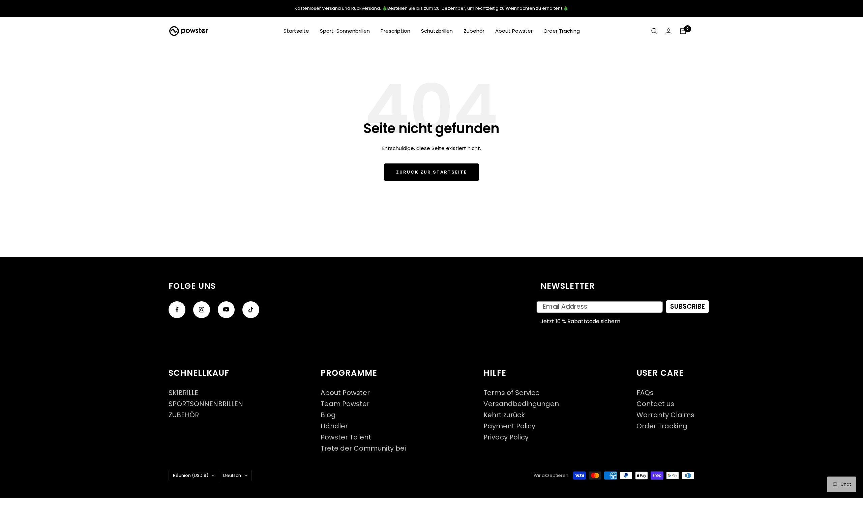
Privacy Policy (506, 437)
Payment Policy (509, 426)
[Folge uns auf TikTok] (250, 309)
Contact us (655, 403)
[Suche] (654, 31)
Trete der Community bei (363, 448)
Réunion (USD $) (190, 475)
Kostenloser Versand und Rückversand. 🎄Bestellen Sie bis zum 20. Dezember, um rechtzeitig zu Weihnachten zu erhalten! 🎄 (431, 8)
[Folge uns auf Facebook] (177, 309)
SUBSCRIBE (687, 306)
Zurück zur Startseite (431, 172)
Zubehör (474, 30)
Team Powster (345, 403)
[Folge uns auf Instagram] (201, 309)
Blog (328, 415)
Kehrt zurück (504, 415)
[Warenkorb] (683, 31)
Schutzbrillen (437, 30)
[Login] (668, 31)
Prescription (395, 30)
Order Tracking (561, 30)
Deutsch (232, 475)
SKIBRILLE (183, 392)
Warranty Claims (665, 415)
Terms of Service (511, 392)
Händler (334, 426)
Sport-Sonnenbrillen (345, 30)
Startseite (296, 30)
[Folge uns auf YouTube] (226, 309)
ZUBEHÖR (184, 415)
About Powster (514, 30)
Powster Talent (346, 437)
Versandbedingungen (521, 403)
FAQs (645, 392)
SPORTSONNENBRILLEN (206, 403)
